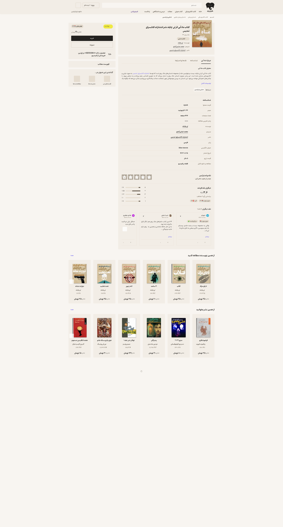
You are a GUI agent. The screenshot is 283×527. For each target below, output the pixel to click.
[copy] (73, 54)
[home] (209, 7)
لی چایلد (180, 43)
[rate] (149, 177)
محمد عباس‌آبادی (178, 46)
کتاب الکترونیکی (203, 17)
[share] (139, 50)
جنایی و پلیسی (167, 17)
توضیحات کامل (206, 83)
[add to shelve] (107, 79)
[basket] (78, 5)
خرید (92, 38)
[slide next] (125, 229)
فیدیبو (212, 17)
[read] (77, 79)
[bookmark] (128, 50)
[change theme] (71, 5)
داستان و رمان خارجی (180, 17)
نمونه (92, 45)
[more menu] (123, 50)
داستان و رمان (192, 17)
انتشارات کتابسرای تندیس (177, 50)
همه (72, 255)
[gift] (133, 50)
